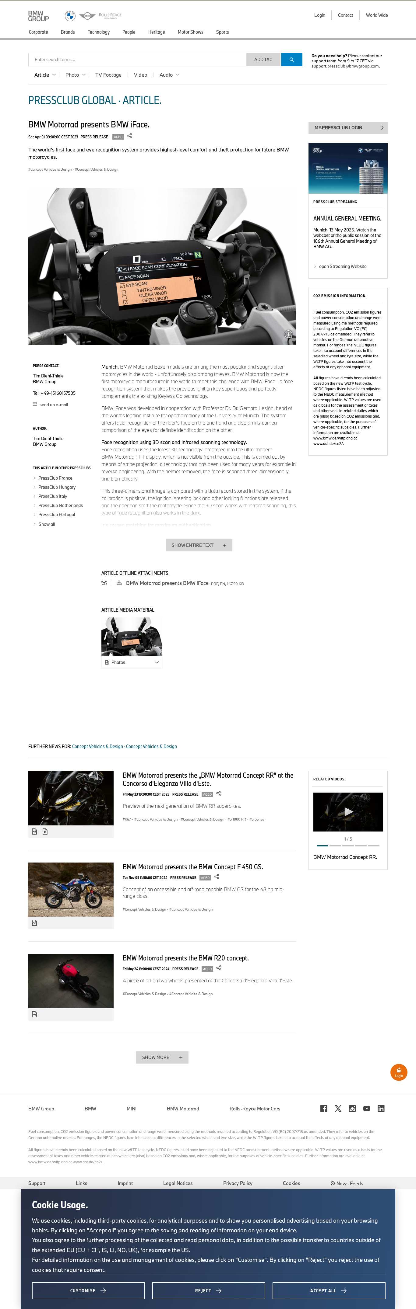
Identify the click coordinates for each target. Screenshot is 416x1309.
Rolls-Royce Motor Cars (255, 1109)
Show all (47, 524)
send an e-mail (53, 405)
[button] (348, 811)
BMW (90, 1109)
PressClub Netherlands (60, 505)
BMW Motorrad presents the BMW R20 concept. (186, 957)
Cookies (291, 1183)
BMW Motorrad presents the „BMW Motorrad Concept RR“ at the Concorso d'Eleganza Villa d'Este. (208, 779)
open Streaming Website (343, 266)
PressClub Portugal (56, 514)
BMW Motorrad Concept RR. (345, 857)
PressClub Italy (52, 496)
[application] (348, 812)
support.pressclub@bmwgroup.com (345, 66)
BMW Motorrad (183, 1109)
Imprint (125, 1183)
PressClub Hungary (57, 487)
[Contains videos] (46, 832)
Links (81, 1183)
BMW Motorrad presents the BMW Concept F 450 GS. (193, 866)
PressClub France (55, 478)
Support (36, 1183)
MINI (131, 1109)
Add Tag (263, 59)
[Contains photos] (34, 832)
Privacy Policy (237, 1183)
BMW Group (41, 1109)
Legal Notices (178, 1183)
